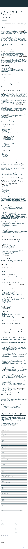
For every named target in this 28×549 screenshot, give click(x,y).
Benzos (17, 324)
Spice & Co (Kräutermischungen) (5, 493)
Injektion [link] (13, 68)
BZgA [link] (25, 399)
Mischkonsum (3, 500)
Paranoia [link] (10, 159)
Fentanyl (3, 453)
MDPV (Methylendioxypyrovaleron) (6, 471)
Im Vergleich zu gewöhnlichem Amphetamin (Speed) (11, 29)
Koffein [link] (12, 34)
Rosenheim (16, 523)
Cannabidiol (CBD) (4, 439)
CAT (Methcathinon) (4, 441)
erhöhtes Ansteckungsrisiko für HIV (12, 371)
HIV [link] (20, 314)
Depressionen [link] (4, 241)
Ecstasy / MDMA (4, 451)
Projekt (15, 528)
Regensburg (16, 524)
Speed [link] (19, 23)
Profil (1, 520)
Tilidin (2, 494)
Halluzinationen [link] (4, 159)
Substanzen (16, 530)
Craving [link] (6, 252)
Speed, (11, 289)
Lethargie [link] (3, 172)
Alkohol (11, 267)
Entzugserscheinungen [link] (4, 167)
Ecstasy (16, 282)
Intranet (2, 523)
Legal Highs (3, 469)
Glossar (2, 505)
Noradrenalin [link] (25, 56)
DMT (2, 446)
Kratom (2, 465)
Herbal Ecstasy (3, 457)
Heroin (11, 311)
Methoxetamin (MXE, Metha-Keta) (6, 475)
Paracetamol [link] (15, 34)
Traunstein (16, 522)
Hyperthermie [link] (4, 184)
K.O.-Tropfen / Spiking (4, 464)
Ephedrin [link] (13, 32)
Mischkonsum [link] (9, 263)
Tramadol (3, 495)
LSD (10, 306)
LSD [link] (4, 307)
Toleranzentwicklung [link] (19, 104)
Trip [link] (6, 307)
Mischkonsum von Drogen (6, 260)
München (16, 520)
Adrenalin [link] (20, 56)
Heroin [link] (23, 317)
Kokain (2, 103)
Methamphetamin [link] (8, 23)
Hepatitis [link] (23, 314)
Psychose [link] (9, 243)
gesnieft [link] (6, 38)
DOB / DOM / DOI (4, 447)
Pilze (2, 487)
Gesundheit (16, 531)
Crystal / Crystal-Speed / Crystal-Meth (6, 445)
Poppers (3, 488)
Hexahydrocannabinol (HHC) (5, 459)
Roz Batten (8, 426)
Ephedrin (3, 452)
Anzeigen (5, 20)
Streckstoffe (3, 499)
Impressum (2, 524)
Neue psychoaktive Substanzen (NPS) (6, 482)
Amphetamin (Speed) (4, 434)
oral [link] (8, 346)
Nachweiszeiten (3, 501)
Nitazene (3, 481)
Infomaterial (16, 532)
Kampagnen (16, 529)
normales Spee (17, 93)
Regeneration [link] (7, 115)
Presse (2, 522)
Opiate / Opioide (3, 483)
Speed (24, 102)
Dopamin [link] (15, 110)
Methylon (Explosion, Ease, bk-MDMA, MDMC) (7, 476)
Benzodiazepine (3, 435)
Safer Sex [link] (3, 369)
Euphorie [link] (5, 137)
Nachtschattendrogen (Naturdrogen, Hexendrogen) (8, 477)
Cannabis (12, 275)
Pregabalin (3, 489)
